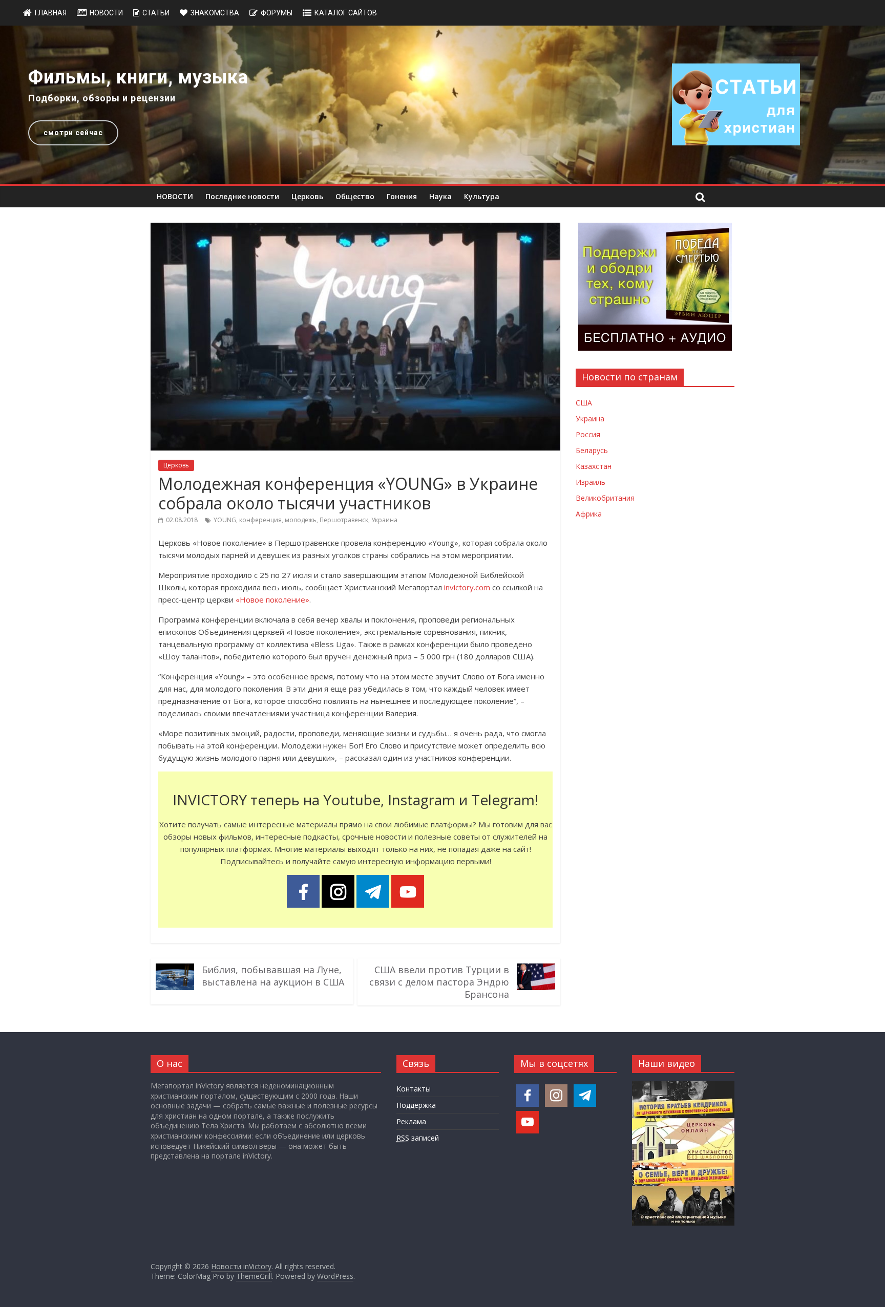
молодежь (301, 520)
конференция (260, 520)
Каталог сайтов (345, 13)
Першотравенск (344, 520)
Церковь (307, 196)
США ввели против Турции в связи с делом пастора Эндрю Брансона (439, 981)
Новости (106, 13)
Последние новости (242, 196)
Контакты (413, 1089)
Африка (589, 514)
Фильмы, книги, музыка (138, 77)
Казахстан (594, 466)
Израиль (590, 482)
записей (417, 1138)
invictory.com (467, 587)
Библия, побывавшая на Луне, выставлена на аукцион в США (273, 975)
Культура (481, 196)
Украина (384, 520)
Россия (588, 434)
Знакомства (215, 13)
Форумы (276, 13)
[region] (442, 105)
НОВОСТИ (175, 196)
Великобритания (605, 498)
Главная (51, 13)
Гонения (402, 196)
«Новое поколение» (272, 599)
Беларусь (592, 450)
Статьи (156, 13)
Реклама (411, 1121)
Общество (354, 196)
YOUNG (225, 520)
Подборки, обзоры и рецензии (102, 98)
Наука (440, 196)
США (584, 403)
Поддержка (416, 1105)
